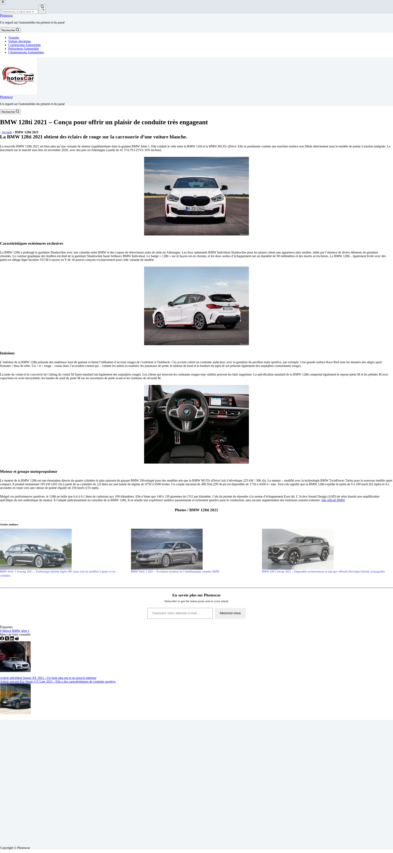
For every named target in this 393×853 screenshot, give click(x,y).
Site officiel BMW (333, 500)
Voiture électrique (19, 41)
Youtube (13, 37)
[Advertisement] (123, 781)
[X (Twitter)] (7, 639)
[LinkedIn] (12, 639)
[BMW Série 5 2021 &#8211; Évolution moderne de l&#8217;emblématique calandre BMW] (194, 549)
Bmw (5, 630)
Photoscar (6, 15)
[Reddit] (17, 639)
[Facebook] (2, 639)
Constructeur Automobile (24, 45)
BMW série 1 (19, 630)
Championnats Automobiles (26, 52)
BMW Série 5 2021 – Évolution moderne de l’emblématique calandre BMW (175, 571)
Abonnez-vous (230, 613)
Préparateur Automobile (23, 48)
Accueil (7, 132)
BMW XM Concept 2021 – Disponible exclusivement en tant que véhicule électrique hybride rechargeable (323, 571)
